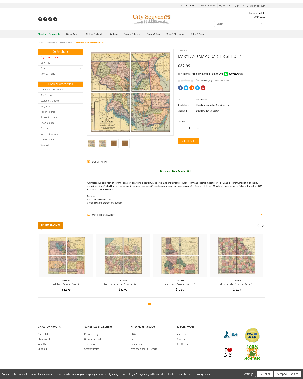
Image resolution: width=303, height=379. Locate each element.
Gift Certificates (91, 349)
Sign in (238, 6)
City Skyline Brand (49, 57)
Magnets (45, 106)
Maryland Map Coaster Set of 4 (90, 43)
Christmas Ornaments (49, 34)
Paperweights (47, 111)
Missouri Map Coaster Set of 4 (236, 284)
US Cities (51, 43)
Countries (45, 68)
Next (262, 225)
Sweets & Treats (132, 34)
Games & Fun (153, 34)
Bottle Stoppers (48, 117)
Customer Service (206, 5)
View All (44, 145)
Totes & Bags (197, 34)
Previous (258, 225)
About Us (181, 334)
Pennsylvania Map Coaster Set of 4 (123, 284)
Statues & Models (94, 34)
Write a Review (222, 80)
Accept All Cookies (287, 374)
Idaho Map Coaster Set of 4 (180, 284)
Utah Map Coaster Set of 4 (66, 284)
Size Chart (182, 339)
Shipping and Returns (94, 339)
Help (133, 339)
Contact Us (136, 344)
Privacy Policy (91, 334)
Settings (248, 374)
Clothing (113, 34)
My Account (225, 5)
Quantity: (182, 122)
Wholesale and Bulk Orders (144, 349)
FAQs (133, 334)
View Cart (42, 344)
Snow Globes (72, 34)
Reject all (265, 374)
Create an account (256, 6)
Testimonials (90, 344)
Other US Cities (65, 43)
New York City (47, 73)
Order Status (44, 334)
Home (40, 43)
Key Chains (46, 95)
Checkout (42, 349)
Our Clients (182, 344)
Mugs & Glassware (175, 34)
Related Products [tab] (50, 225)
